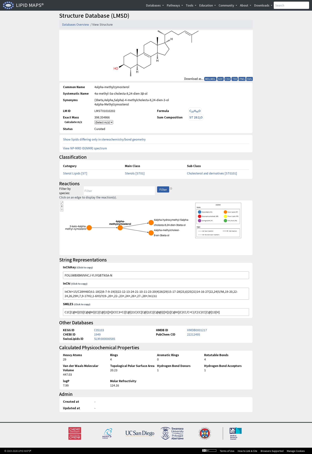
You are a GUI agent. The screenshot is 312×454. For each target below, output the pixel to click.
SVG (249, 79)
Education (206, 5)
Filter (163, 189)
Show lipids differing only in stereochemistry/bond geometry (104, 139)
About (244, 5)
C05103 (99, 330)
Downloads (262, 5)
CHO (195, 111)
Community (227, 5)
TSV (234, 79)
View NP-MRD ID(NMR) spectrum (85, 148)
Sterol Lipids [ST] (75, 173)
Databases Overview (76, 24)
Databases (153, 5)
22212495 (193, 334)
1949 (97, 334)
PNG (242, 79)
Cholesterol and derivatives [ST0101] (212, 173)
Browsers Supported (272, 451)
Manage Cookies (296, 451)
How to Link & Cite (247, 451)
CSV (227, 79)
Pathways (174, 5)
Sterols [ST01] (135, 173)
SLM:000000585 (104, 338)
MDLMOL (210, 79)
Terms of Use (227, 451)
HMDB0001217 (197, 330)
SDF (220, 79)
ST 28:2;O (196, 117)
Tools (190, 5)
